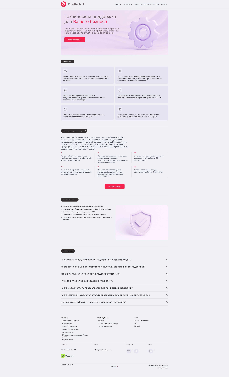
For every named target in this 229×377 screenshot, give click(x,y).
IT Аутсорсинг (67, 323)
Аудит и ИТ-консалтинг (70, 329)
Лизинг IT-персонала (69, 326)
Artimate (101, 321)
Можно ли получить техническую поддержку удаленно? (90, 273)
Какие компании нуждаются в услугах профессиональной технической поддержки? (105, 295)
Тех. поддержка (67, 332)
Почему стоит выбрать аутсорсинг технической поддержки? (93, 302)
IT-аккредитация (163, 368)
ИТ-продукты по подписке (108, 323)
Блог (157, 4)
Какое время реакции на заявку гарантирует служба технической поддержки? (103, 266)
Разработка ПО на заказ (70, 321)
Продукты (126, 4)
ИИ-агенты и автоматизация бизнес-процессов (75, 336)
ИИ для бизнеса (67, 340)
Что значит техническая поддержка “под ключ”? (87, 281)
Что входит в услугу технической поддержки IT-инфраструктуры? (96, 259)
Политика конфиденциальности (158, 365)
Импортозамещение (147, 4)
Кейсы (136, 4)
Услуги (117, 4)
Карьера (164, 4)
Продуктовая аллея (105, 326)
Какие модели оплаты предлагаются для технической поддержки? (97, 288)
